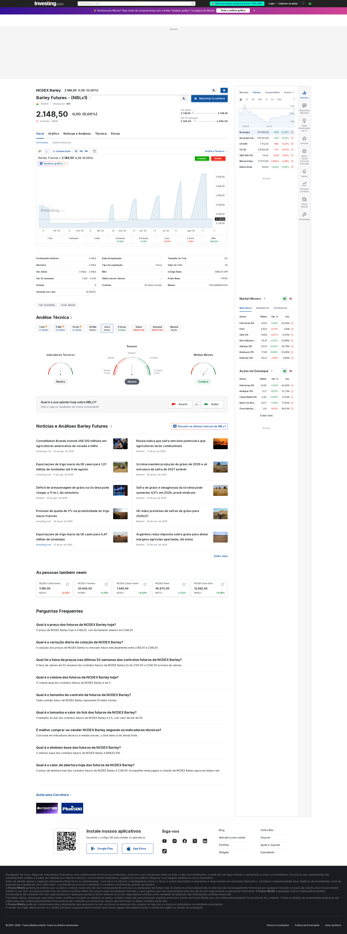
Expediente (267, 852)
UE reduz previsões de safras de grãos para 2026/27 (167, 513)
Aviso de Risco (333, 925)
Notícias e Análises (77, 133)
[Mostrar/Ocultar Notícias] (95, 151)
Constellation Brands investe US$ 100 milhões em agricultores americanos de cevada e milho (71, 443)
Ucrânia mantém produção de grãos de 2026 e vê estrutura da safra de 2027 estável (171, 466)
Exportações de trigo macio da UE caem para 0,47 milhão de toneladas (71, 536)
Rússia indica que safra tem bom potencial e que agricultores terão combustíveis (170, 443)
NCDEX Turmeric (86, 583)
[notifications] (303, 3)
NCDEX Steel (162, 583)
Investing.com (43, 544)
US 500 (243, 143)
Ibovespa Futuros (248, 138)
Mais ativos (245, 308)
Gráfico (53, 133)
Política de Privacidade (307, 925)
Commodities (272, 92)
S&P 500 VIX (246, 155)
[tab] (43, 328)
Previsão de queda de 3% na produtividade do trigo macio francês (72, 513)
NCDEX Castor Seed (127, 583)
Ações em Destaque (253, 371)
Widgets (224, 852)
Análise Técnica (52, 317)
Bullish (215, 404)
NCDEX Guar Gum (203, 583)
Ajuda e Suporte (270, 844)
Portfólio (224, 844)
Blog (221, 830)
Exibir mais (221, 556)
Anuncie (265, 837)
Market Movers (250, 298)
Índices (257, 92)
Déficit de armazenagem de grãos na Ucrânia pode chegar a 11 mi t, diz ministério (72, 490)
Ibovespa (244, 132)
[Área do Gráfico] (47, 151)
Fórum (115, 133)
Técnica (101, 133)
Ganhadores (262, 308)
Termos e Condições (277, 925)
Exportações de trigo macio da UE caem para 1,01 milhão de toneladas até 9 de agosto (71, 466)
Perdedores (280, 308)
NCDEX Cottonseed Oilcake (54, 583)
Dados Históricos (62, 142)
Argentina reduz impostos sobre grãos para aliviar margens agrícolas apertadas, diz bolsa (172, 536)
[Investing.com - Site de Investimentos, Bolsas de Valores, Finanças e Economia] (49, 3)
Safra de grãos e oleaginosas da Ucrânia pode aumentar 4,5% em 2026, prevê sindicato (169, 490)
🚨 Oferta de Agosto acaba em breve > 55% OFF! (237, 3)
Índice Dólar (245, 167)
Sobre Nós (267, 830)
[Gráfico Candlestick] (40, 151)
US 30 (242, 149)
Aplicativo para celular (232, 837)
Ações (287, 92)
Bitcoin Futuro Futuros (251, 161)
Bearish (183, 404)
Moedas (243, 92)
